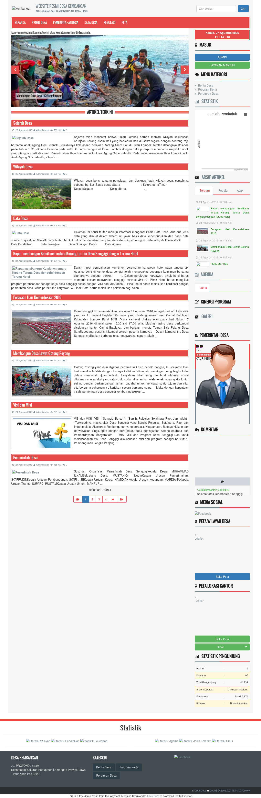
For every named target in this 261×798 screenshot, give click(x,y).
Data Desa (90, 22)
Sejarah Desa (22, 123)
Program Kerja (207, 89)
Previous (15, 70)
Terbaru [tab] (205, 190)
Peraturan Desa (208, 93)
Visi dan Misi (22, 405)
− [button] (197, 534)
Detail (220, 647)
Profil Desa (39, 22)
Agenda (206, 274)
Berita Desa (205, 85)
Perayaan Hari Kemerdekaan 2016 (37, 297)
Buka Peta (222, 577)
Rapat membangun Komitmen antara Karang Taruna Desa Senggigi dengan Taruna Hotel (75, 253)
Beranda (20, 22)
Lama (203, 288)
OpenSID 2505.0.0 (220, 790)
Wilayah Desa (22, 166)
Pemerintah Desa (25, 457)
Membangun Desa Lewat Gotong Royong (41, 353)
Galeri (205, 316)
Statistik (208, 101)
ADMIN (222, 57)
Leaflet (199, 538)
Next (184, 70)
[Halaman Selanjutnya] (113, 499)
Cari (243, 9)
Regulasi (109, 22)
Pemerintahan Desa (65, 22)
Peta (124, 22)
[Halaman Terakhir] (122, 499)
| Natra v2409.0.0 (240, 790)
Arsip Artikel (212, 177)
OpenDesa (201, 790)
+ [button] (195, 534)
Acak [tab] (240, 190)
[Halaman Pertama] (77, 499)
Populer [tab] (223, 190)
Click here (153, 796)
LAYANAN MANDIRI (222, 65)
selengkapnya (228, 491)
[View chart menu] (245, 114)
